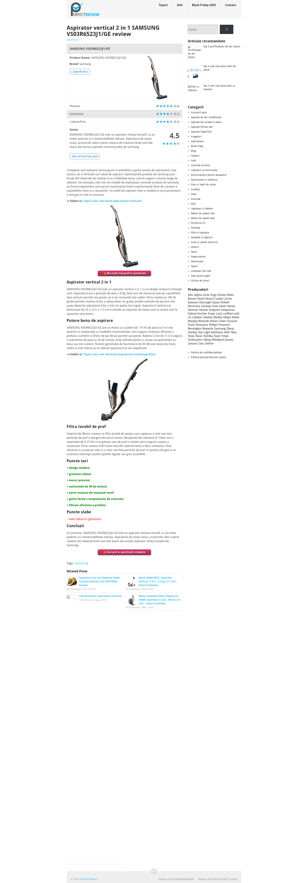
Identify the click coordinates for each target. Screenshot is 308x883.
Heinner (193, 310)
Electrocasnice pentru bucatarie (208, 174)
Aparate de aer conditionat (206, 117)
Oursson (232, 321)
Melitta (217, 317)
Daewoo (193, 302)
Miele (235, 317)
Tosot (217, 336)
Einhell (225, 302)
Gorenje (206, 306)
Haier (222, 306)
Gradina (195, 189)
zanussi (192, 343)
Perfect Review (88, 879)
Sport (194, 251)
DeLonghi (205, 302)
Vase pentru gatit (200, 275)
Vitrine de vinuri (200, 280)
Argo (214, 295)
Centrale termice (200, 165)
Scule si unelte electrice (204, 242)
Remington (194, 328)
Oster (222, 321)
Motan (214, 321)
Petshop (195, 227)
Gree (215, 306)
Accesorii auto (199, 112)
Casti (193, 160)
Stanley (192, 332)
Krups (211, 313)
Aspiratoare (73, 39)
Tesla (191, 336)
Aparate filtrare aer (202, 126)
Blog (193, 150)
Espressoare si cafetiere (204, 179)
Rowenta (207, 328)
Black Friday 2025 (204, 5)
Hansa (231, 306)
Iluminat (196, 198)
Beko (230, 295)
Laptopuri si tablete (202, 208)
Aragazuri (196, 136)
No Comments (73, 589)
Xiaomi (229, 339)
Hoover (203, 310)
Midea (227, 317)
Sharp (230, 328)
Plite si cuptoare (200, 232)
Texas (198, 336)
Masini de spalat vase (203, 218)
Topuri (163, 5)
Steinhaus (217, 332)
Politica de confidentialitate (206, 352)
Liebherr (197, 317)
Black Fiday (197, 146)
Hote (193, 194)
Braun (210, 298)
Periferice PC (198, 223)
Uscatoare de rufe (201, 271)
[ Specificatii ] (79, 71)
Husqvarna (228, 310)
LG (189, 317)
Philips (213, 324)
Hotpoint (214, 310)
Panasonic (201, 324)
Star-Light (204, 332)
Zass (201, 343)
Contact (230, 5)
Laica (219, 313)
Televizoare (197, 261)
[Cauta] (226, 29)
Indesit (192, 313)
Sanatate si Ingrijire (202, 237)
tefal (227, 332)
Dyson (216, 302)
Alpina (198, 295)
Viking (207, 339)
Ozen (191, 324)
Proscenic (224, 324)
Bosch (201, 298)
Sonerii (195, 247)
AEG (190, 295)
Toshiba (208, 336)
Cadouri (195, 155)
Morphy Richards (198, 321)
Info (180, 5)
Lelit (236, 313)
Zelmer (209, 343)
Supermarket (198, 256)
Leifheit (228, 313)
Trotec (225, 336)
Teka (234, 332)
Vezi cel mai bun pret (84, 156)
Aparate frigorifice (201, 131)
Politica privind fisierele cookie (208, 357)
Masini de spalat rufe (203, 213)
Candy (218, 298)
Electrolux (194, 306)
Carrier (227, 298)
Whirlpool (218, 339)
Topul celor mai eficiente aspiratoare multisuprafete (119, 354)
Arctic (206, 295)
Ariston (221, 295)
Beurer (192, 298)
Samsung (81, 563)
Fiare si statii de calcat (203, 184)
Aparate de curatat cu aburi (206, 122)
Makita (208, 317)
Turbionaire (195, 339)
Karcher (202, 313)
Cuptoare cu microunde (204, 170)
